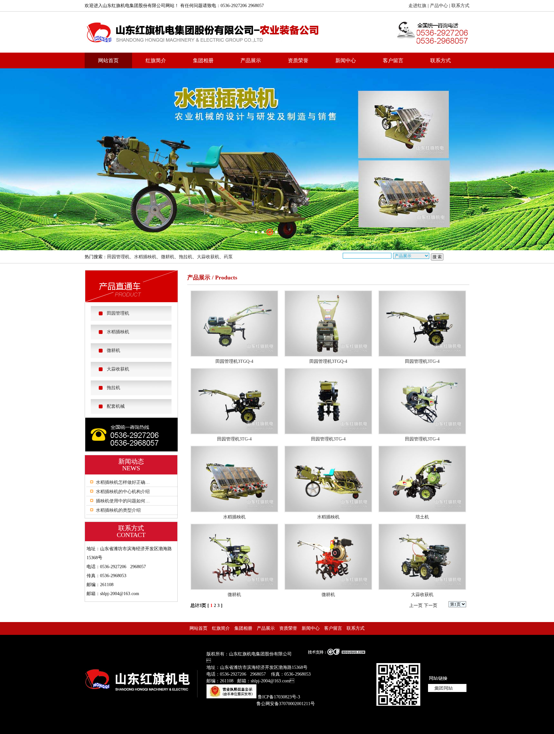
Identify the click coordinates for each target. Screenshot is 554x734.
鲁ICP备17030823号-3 (279, 697)
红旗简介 (156, 60)
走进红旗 (417, 5)
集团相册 (203, 60)
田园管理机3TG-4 (422, 361)
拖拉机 (185, 256)
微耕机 (167, 256)
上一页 (416, 605)
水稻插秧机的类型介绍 (118, 510)
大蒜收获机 (208, 256)
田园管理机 (118, 256)
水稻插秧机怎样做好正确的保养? (128, 482)
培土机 (422, 517)
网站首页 (108, 60)
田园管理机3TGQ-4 (234, 361)
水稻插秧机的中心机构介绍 (123, 491)
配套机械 (116, 406)
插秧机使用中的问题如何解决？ (127, 501)
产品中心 (439, 5)
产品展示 (250, 60)
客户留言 (393, 60)
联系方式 (460, 5)
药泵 (228, 256)
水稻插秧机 (145, 256)
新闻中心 (345, 60)
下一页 (430, 605)
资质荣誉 (298, 60)
